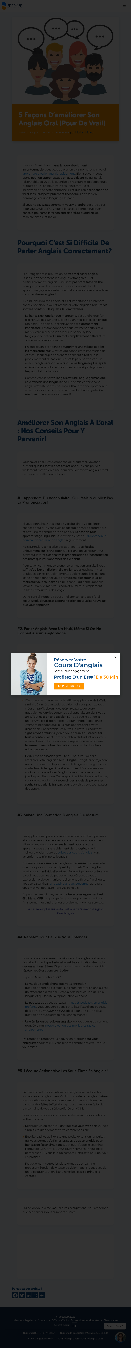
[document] (65, 674)
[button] (115, 657)
